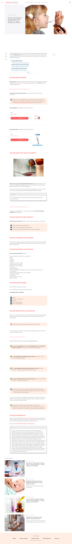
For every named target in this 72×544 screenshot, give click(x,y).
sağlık (27, 515)
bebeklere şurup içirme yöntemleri (22, 102)
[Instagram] (6, 54)
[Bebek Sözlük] (12, 2)
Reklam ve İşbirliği (24, 538)
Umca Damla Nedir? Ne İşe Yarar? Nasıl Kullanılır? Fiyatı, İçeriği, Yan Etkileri (35, 500)
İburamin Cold (15, 468)
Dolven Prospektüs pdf (29, 418)
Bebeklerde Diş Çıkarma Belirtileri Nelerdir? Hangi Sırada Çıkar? (34, 482)
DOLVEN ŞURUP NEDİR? (16, 60)
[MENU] (2, 2)
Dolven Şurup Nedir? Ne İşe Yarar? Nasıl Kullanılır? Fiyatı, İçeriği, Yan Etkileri (15, 20)
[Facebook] (6, 56)
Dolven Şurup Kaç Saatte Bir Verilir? (20, 66)
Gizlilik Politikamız (47, 538)
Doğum (35, 2)
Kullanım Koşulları (35, 538)
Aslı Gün (54, 54)
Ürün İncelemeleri (29, 2)
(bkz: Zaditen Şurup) (29, 423)
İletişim (14, 538)
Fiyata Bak (20, 118)
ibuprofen (16, 84)
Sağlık (45, 2)
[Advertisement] (36, 43)
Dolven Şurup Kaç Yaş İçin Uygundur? (20, 62)
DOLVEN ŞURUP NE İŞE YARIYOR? (19, 68)
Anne (42, 2)
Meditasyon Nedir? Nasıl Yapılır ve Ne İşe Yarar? (34, 517)
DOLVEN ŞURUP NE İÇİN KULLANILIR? (20, 64)
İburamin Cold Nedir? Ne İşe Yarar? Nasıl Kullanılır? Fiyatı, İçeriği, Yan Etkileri (35, 464)
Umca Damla (15, 504)
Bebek (39, 2)
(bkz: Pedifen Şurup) (20, 423)
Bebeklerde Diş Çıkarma (15, 486)
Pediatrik (25, 83)
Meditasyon (15, 522)
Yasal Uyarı (57, 538)
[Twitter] (6, 59)
